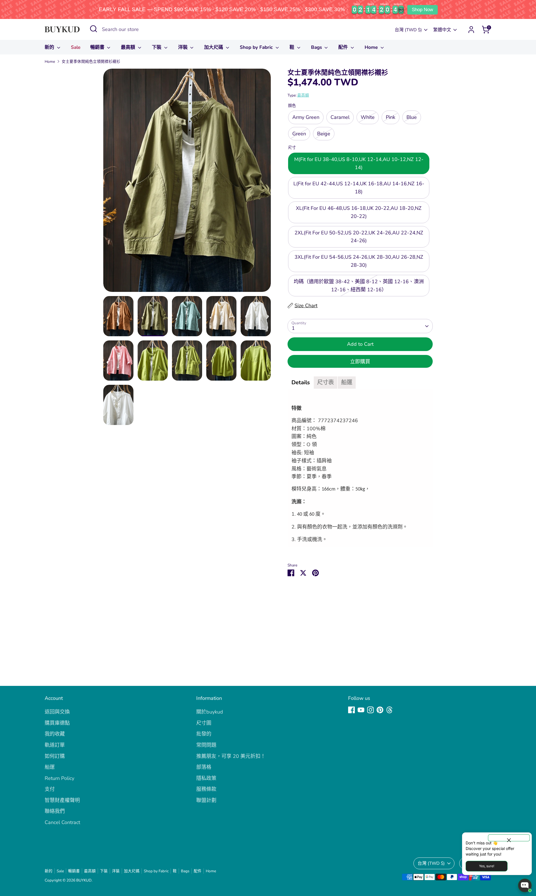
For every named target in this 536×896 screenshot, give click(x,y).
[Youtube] (361, 710)
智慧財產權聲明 (62, 800)
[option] (187, 182)
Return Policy (59, 778)
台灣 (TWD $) (408, 30)
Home (372, 47)
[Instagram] (370, 710)
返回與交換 (57, 711)
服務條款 (206, 789)
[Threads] (389, 710)
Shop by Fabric (257, 47)
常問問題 (206, 745)
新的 (50, 47)
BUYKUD (84, 880)
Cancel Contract (62, 822)
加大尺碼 (214, 47)
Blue (411, 117)
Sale (75, 47)
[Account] (471, 29)
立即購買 (360, 361)
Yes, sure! (486, 866)
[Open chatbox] (525, 885)
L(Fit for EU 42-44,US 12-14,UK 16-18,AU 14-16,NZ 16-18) (358, 187)
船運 (50, 767)
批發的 (203, 734)
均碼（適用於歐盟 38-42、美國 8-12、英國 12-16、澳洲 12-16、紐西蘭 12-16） (359, 285)
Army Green (305, 117)
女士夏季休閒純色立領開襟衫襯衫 (91, 61)
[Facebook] (351, 710)
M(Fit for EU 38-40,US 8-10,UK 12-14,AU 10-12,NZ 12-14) (358, 163)
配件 (343, 47)
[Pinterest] (380, 710)
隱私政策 (206, 778)
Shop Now (422, 9)
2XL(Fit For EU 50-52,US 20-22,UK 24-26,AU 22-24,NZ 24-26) (359, 236)
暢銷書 (98, 47)
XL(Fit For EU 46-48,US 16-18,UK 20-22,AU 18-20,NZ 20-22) (359, 212)
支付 (50, 789)
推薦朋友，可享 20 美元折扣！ (230, 756)
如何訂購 (55, 756)
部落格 (203, 767)
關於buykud (209, 711)
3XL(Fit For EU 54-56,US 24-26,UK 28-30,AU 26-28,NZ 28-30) (359, 261)
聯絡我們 (55, 811)
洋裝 (183, 47)
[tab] (301, 382)
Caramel (340, 117)
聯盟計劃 (206, 800)
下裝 (157, 47)
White (368, 117)
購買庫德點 (57, 723)
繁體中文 (442, 30)
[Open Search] (93, 28)
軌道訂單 (55, 745)
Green (299, 133)
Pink (390, 117)
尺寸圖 (203, 723)
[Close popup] (509, 838)
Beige (323, 133)
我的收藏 (55, 734)
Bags (317, 47)
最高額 (129, 47)
